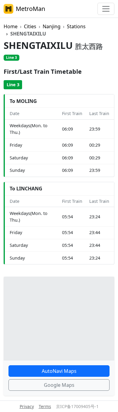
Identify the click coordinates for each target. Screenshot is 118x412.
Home (11, 26)
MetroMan (30, 9)
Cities (30, 26)
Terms (45, 406)
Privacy (27, 406)
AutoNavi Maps (59, 371)
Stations (76, 26)
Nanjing (52, 26)
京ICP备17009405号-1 (77, 406)
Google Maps (59, 385)
